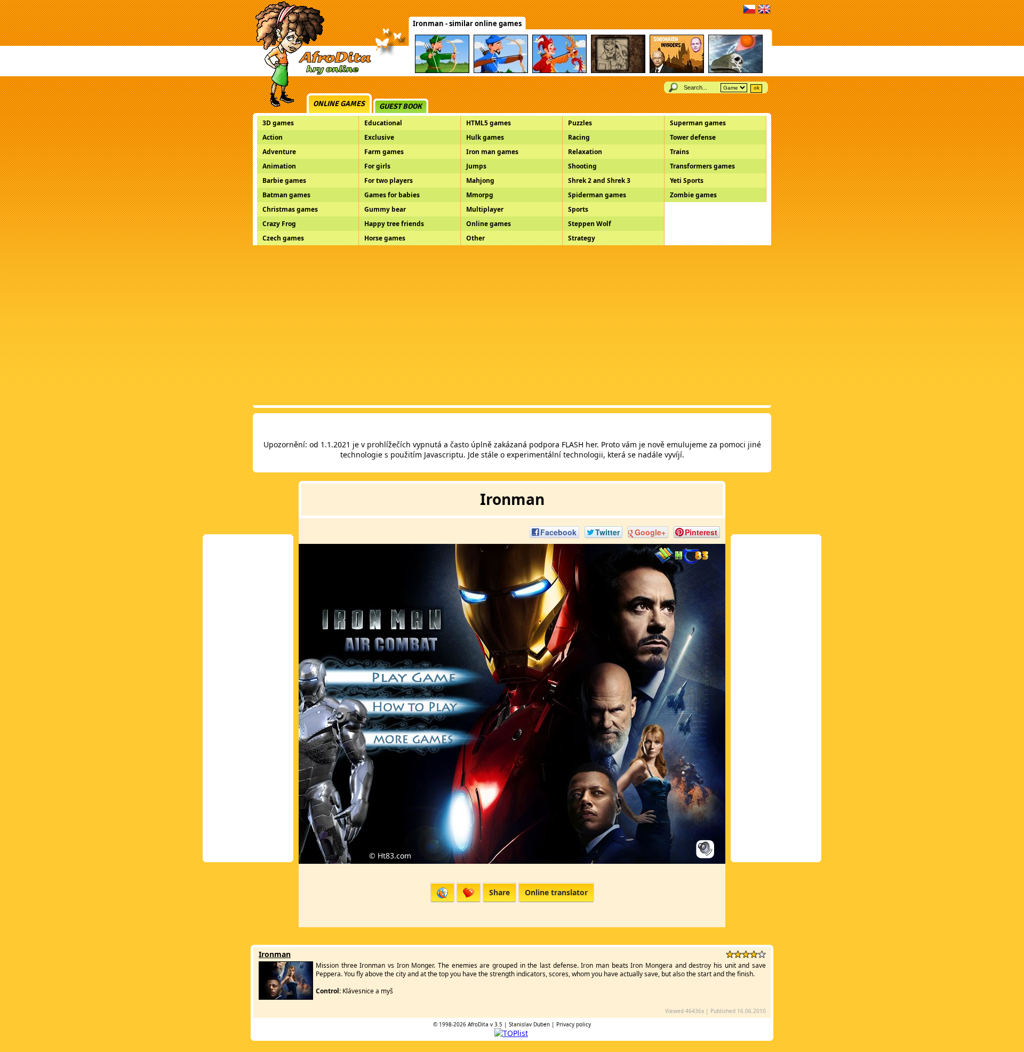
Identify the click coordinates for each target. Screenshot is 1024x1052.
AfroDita (478, 1024)
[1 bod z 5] (730, 954)
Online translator (556, 892)
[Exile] (618, 71)
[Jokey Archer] (559, 71)
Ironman (275, 954)
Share (499, 892)
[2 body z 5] (738, 954)
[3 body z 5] (746, 954)
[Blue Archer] (501, 71)
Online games (339, 103)
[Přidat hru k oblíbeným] (469, 892)
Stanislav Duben (529, 1024)
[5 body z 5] (762, 954)
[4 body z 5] (754, 954)
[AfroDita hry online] (309, 73)
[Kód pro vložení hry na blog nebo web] (442, 892)
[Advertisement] (512, 325)
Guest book (400, 106)
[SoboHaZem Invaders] (677, 71)
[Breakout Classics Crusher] (735, 71)
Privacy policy (573, 1024)
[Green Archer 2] (442, 71)
